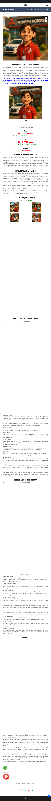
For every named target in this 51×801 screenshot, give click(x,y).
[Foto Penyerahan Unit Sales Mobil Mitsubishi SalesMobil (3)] (14, 217)
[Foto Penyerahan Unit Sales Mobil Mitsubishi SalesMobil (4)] (36, 217)
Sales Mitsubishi (7, 17)
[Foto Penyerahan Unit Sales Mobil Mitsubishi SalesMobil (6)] (36, 269)
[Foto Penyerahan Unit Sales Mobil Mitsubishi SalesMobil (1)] (14, 207)
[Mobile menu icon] (47, 5)
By (28, 783)
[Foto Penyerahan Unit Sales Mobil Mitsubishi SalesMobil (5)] (14, 269)
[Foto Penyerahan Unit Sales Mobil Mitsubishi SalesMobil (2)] (36, 207)
